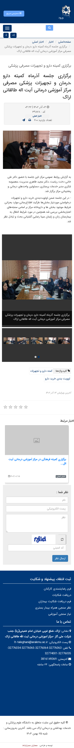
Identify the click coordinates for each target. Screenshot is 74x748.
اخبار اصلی (38, 42)
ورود (61, 17)
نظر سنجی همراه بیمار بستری (53, 607)
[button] (14, 14)
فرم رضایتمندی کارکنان (57, 588)
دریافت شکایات (61, 595)
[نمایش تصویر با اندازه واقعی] (37, 149)
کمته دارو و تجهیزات (41, 371)
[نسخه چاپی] (29, 120)
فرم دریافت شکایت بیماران (54, 601)
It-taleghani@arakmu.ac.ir (31, 642)
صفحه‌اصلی (64, 42)
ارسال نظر (60, 558)
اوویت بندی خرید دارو (57, 378)
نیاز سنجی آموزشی (59, 614)
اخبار (51, 42)
